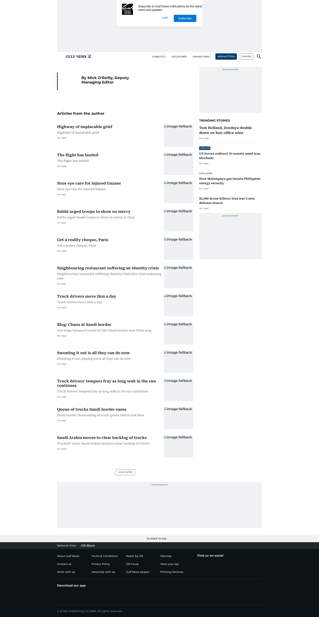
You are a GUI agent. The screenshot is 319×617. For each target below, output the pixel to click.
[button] (60, 56)
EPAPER (246, 56)
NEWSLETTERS (226, 56)
